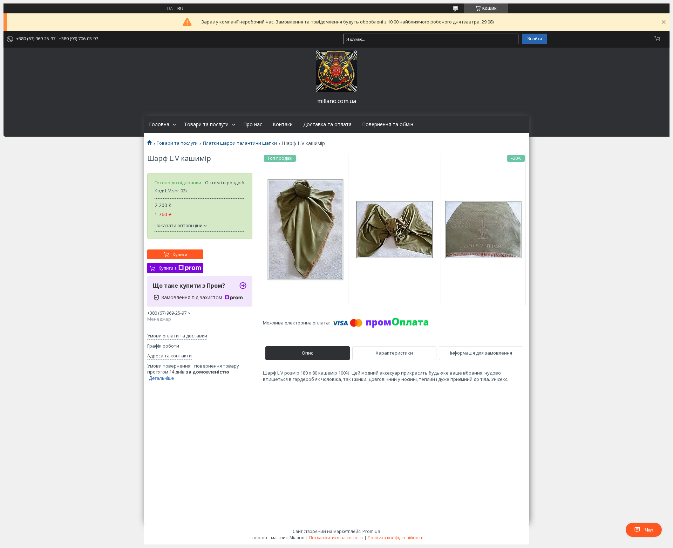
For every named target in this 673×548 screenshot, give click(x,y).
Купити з (167, 268)
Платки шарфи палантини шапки (240, 143)
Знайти (534, 38)
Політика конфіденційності (395, 538)
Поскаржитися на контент (336, 538)
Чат (649, 530)
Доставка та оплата (327, 124)
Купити (179, 254)
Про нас (252, 124)
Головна (159, 124)
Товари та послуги (206, 124)
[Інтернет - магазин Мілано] (336, 71)
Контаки (283, 124)
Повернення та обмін (387, 124)
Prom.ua (371, 531)
